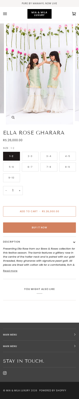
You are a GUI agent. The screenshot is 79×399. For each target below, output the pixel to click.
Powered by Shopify (52, 390)
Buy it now (39, 227)
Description (11, 241)
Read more (10, 271)
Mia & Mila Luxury (18, 390)
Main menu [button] (10, 334)
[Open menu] (9, 14)
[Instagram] (5, 373)
